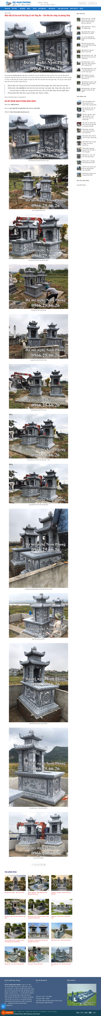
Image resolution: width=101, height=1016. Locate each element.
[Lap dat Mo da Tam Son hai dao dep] (38, 483)
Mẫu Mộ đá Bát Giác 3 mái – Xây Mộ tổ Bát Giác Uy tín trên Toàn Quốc (88, 70)
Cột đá (34, 8)
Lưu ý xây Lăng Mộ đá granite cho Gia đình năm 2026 (88, 38)
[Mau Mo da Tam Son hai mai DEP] (38, 682)
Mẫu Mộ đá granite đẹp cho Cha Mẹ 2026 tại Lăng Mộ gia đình (88, 45)
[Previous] (69, 995)
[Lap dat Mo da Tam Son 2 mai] (38, 386)
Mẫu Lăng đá (52, 8)
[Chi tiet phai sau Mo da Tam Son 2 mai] (38, 137)
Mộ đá (28, 8)
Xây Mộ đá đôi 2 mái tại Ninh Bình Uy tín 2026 (87, 32)
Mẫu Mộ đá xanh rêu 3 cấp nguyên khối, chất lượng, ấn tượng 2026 (88, 83)
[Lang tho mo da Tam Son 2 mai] (38, 336)
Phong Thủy (21, 1011)
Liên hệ (81, 8)
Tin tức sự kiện (52, 1011)
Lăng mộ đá (22, 8)
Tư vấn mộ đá (42, 1011)
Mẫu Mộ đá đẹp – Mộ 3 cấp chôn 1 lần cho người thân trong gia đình (88, 63)
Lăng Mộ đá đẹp (81, 185)
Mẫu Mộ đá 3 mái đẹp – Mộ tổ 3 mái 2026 (87, 50)
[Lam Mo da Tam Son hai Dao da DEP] (38, 236)
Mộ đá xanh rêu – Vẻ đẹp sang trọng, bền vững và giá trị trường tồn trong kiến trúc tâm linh (88, 21)
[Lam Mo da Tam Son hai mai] (38, 286)
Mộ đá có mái (8, 13)
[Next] (94, 995)
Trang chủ (7, 8)
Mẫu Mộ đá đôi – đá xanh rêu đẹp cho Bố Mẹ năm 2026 (88, 90)
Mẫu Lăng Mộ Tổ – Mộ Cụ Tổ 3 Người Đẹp (88, 27)
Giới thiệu (14, 8)
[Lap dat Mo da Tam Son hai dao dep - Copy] (38, 436)
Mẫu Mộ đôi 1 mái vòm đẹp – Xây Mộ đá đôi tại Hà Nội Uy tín (87, 76)
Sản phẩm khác (42, 8)
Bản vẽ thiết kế (74, 8)
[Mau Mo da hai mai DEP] (38, 615)
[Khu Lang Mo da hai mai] (38, 187)
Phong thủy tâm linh (32, 1011)
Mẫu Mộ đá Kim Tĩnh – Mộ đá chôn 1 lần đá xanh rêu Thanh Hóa (88, 57)
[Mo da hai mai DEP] (38, 834)
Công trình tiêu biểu (63, 8)
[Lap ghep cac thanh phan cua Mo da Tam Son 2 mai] (38, 548)
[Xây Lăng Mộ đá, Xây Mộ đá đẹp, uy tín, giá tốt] (30, 3)
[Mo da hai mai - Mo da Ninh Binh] (38, 767)
